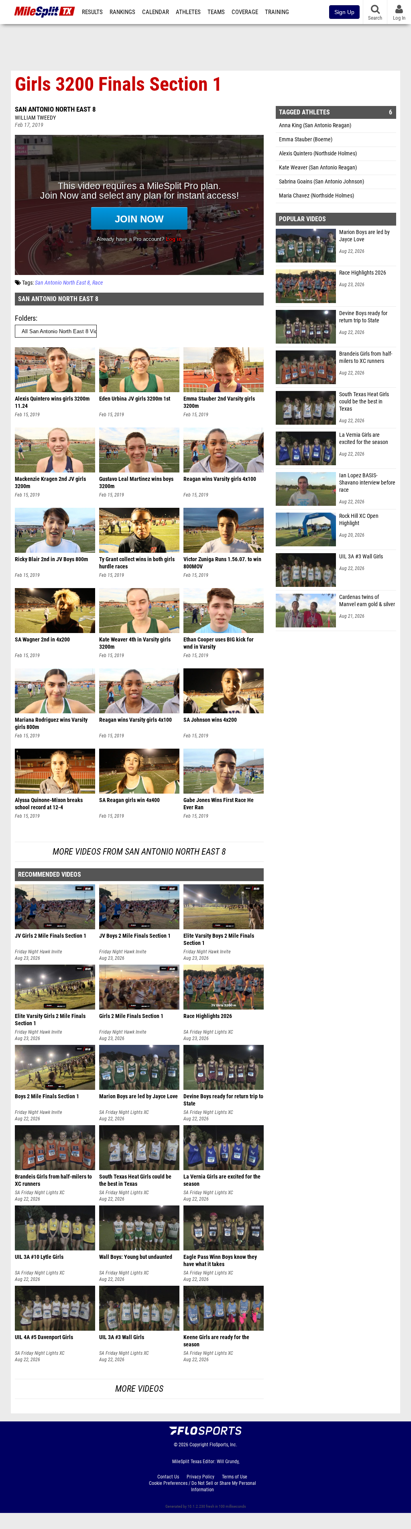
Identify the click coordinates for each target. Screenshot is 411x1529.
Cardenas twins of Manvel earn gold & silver (367, 601)
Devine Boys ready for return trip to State (363, 317)
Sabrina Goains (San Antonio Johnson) (321, 181)
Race (97, 282)
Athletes (188, 12)
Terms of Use (234, 1477)
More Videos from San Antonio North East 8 (139, 852)
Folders (25, 318)
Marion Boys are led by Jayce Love (364, 236)
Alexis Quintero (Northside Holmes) (318, 153)
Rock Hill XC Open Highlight (358, 520)
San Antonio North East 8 (55, 109)
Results (92, 12)
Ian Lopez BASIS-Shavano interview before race (367, 482)
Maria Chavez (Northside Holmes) (316, 195)
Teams (216, 12)
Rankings (122, 12)
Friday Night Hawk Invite (38, 952)
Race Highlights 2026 (362, 272)
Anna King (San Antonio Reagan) (315, 125)
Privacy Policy (200, 1477)
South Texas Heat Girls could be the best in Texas (364, 401)
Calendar (155, 12)
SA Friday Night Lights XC (208, 1032)
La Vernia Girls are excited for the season (363, 439)
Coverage (245, 12)
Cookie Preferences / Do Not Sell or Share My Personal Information (202, 1486)
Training (277, 12)
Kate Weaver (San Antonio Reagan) (318, 167)
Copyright (198, 1445)
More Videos (139, 1389)
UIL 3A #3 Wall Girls (361, 556)
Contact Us (168, 1477)
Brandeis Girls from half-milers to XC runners (365, 357)
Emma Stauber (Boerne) (305, 139)
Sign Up (344, 12)
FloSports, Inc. (223, 1445)
